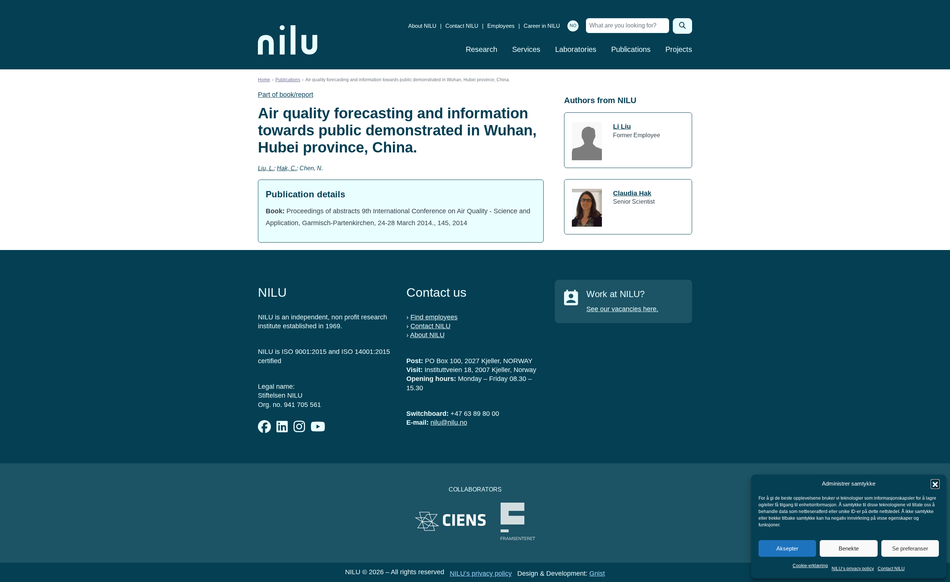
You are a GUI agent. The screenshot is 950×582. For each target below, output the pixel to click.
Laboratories (575, 49)
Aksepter (787, 548)
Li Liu (622, 126)
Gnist (597, 573)
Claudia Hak (632, 193)
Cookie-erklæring (810, 565)
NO (573, 25)
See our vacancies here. (622, 309)
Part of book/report (285, 94)
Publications (631, 49)
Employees (501, 26)
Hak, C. (287, 168)
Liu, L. (266, 168)
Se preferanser (910, 548)
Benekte (849, 548)
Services (526, 49)
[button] (935, 483)
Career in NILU (542, 26)
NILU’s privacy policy (853, 568)
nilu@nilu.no (448, 422)
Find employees (434, 317)
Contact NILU (891, 568)
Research (481, 49)
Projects (678, 49)
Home (264, 79)
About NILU (422, 26)
